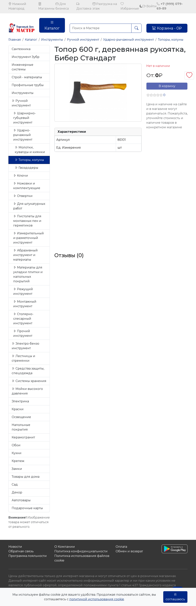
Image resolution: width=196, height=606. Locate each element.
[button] (155, 95)
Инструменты (52, 39)
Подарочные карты (27, 508)
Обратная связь (21, 551)
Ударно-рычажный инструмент (128, 39)
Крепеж (18, 461)
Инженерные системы (22, 67)
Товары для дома (25, 476)
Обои (16, 445)
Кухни (16, 453)
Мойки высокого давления (27, 391)
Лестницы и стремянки (23, 358)
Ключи (22, 175)
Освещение (21, 417)
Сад (15, 484)
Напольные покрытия (21, 427)
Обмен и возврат (129, 551)
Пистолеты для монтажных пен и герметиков (27, 220)
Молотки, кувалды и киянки (30, 150)
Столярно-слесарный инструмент (23, 318)
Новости (15, 546)
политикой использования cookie (96, 599)
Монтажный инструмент (24, 304)
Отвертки (24, 196)
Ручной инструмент (83, 39)
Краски (18, 409)
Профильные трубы (28, 85)
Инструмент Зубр (25, 57)
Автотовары (21, 500)
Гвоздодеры (28, 168)
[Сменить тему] (141, 6)
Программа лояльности (27, 556)
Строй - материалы (27, 77)
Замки (17, 469)
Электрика (20, 401)
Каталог (52, 28)
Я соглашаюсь (175, 597)
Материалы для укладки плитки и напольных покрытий (28, 274)
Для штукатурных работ (29, 206)
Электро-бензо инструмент (25, 346)
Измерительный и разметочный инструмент (28, 237)
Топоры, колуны (170, 39)
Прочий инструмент (22, 333)
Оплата (121, 546)
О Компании (64, 546)
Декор (17, 492)
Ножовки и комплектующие (26, 186)
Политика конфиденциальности (81, 551)
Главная (14, 39)
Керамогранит (23, 437)
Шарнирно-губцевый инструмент (24, 117)
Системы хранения (30, 381)
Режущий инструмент (23, 291)
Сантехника (21, 49)
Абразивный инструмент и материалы (25, 255)
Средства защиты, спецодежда (28, 371)
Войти (151, 6)
